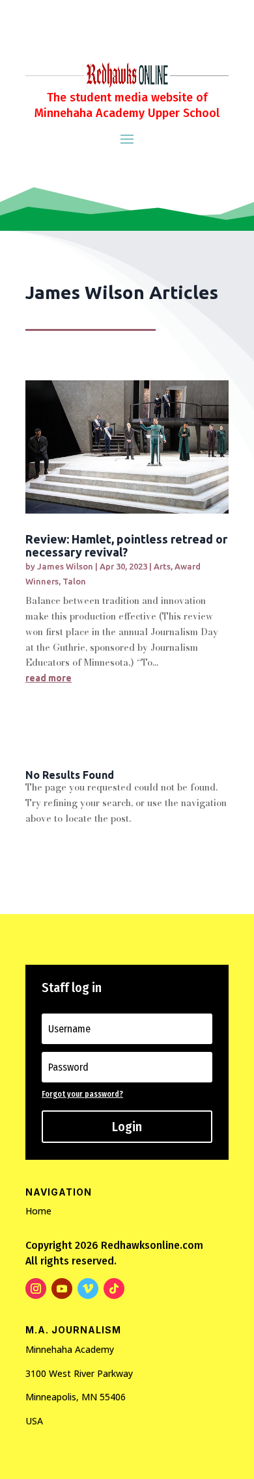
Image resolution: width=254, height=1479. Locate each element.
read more (48, 678)
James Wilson (65, 566)
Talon (74, 581)
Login (127, 1126)
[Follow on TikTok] (114, 1288)
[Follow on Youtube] (61, 1288)
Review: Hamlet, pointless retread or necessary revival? (126, 545)
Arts (162, 566)
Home (38, 1211)
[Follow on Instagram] (35, 1288)
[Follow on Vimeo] (88, 1288)
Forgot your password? (82, 1094)
